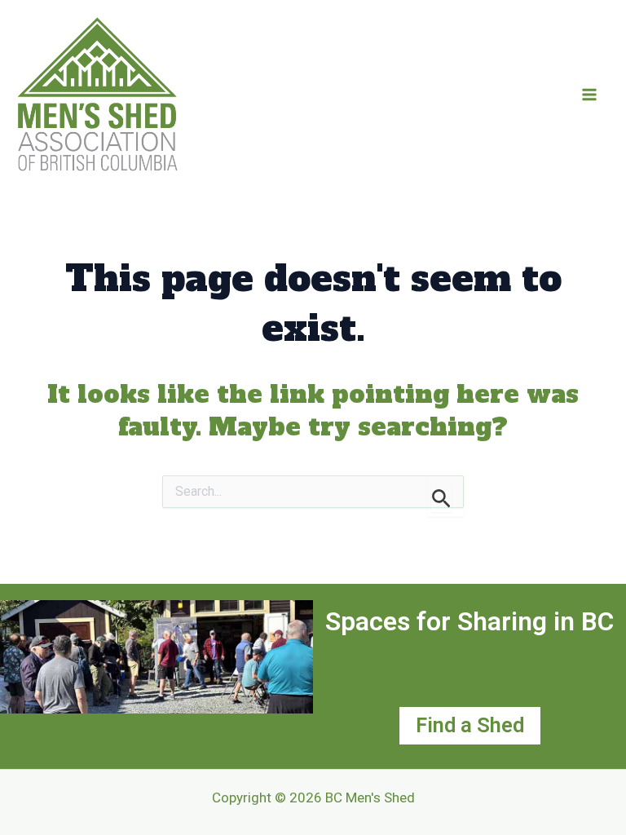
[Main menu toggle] (589, 94)
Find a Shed (470, 725)
